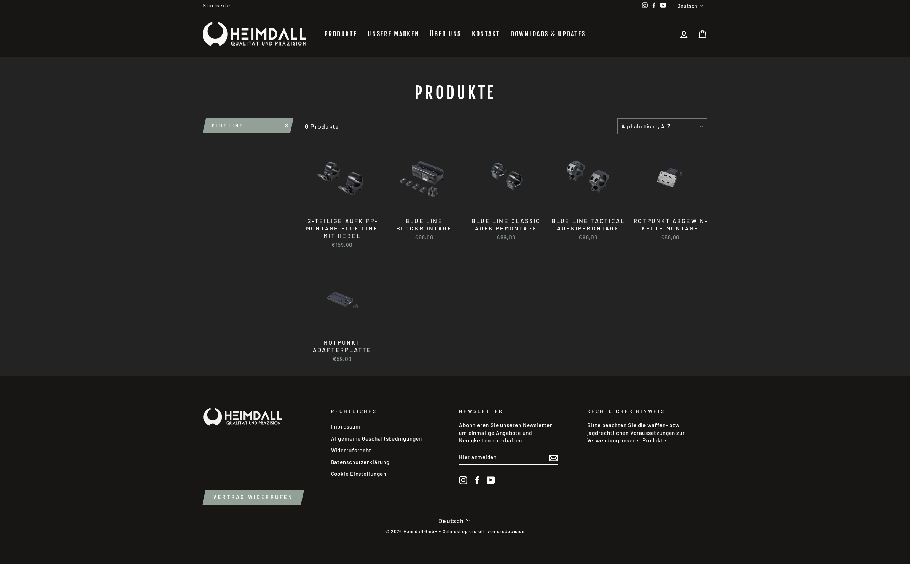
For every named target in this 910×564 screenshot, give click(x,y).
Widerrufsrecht (351, 450)
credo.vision (511, 531)
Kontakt (486, 34)
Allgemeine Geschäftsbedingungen (376, 438)
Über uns (445, 34)
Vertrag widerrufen (253, 497)
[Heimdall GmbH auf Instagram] (463, 480)
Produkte (341, 34)
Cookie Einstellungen (358, 473)
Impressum (345, 426)
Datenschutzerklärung (360, 462)
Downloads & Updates (548, 34)
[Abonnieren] (553, 457)
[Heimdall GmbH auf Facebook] (477, 480)
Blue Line (227, 125)
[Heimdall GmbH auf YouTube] (491, 480)
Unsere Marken (393, 34)
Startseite (216, 5)
